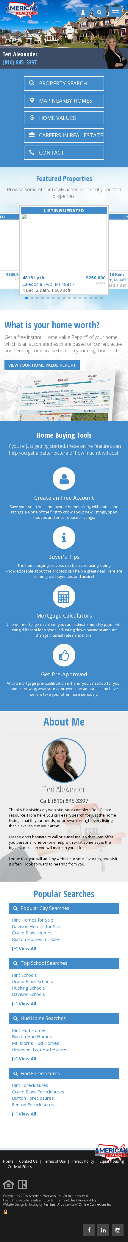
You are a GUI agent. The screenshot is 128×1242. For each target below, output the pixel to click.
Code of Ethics (20, 1166)
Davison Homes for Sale (36, 926)
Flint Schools (24, 975)
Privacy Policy (82, 1161)
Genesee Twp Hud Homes (39, 1049)
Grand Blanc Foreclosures (38, 1092)
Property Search (61, 83)
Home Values (55, 117)
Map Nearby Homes (63, 100)
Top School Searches (43, 963)
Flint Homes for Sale (32, 920)
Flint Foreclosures (30, 1085)
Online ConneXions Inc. (95, 1204)
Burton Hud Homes (32, 1036)
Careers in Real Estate (69, 135)
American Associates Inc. (45, 1196)
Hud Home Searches (42, 1018)
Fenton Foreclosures (33, 1104)
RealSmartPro (52, 1204)
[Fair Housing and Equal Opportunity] (10, 1184)
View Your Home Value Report (42, 365)
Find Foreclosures (39, 1073)
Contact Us (28, 1161)
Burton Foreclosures (33, 1098)
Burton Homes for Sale (35, 939)
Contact (49, 152)
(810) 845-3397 (19, 62)
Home (8, 1161)
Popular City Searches (44, 908)
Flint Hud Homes (29, 1030)
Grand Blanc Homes (32, 933)
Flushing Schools (28, 988)
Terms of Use (54, 1161)
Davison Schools (28, 994)
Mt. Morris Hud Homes (35, 1043)
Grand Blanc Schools (32, 981)
